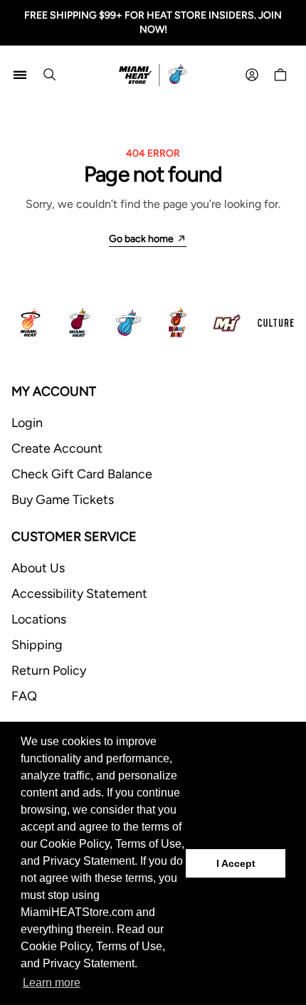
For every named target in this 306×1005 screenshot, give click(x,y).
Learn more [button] (51, 983)
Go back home (141, 239)
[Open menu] (19, 74)
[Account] (252, 75)
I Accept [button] (235, 863)
